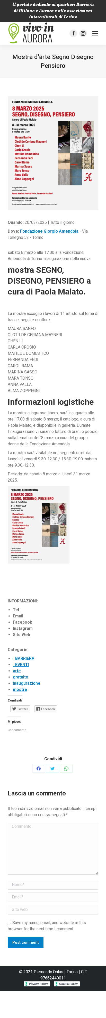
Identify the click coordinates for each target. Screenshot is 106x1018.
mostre (20, 689)
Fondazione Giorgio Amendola (49, 231)
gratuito (20, 677)
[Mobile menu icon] (95, 33)
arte (17, 670)
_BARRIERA (23, 658)
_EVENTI (21, 664)
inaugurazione (26, 683)
